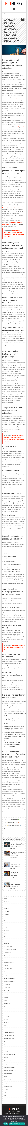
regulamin (11, 1111)
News (5, 1006)
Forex (5, 927)
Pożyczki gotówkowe (9, 1032)
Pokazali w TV (7, 1022)
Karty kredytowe (8, 946)
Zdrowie (6, 1089)
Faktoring (6, 914)
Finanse (6, 917)
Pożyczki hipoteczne (9, 1035)
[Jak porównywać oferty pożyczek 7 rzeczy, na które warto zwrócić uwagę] (7, 844)
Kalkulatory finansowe (9, 832)
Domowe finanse (8, 905)
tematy (18, 1111)
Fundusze (6, 930)
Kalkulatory (6, 943)
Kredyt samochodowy (9, 962)
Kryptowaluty (7, 984)
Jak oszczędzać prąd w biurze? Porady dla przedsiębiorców (16, 884)
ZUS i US (6, 1099)
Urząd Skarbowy (8, 1073)
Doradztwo (6, 908)
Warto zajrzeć (7, 1079)
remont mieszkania (18, 98)
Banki (5, 898)
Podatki (6, 1019)
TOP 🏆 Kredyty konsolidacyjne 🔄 (12, 825)
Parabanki (6, 1016)
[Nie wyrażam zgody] (26, 1120)
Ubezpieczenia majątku (9, 1067)
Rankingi (6, 1057)
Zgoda (5, 1123)
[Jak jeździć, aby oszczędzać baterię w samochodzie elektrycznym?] (7, 873)
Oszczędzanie (7, 1013)
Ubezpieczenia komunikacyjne (11, 1064)
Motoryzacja (7, 1003)
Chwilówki (6, 901)
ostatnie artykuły (11, 839)
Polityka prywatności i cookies (17, 1123)
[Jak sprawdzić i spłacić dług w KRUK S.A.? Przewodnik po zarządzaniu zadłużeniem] (7, 853)
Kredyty (6, 965)
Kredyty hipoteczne (8, 975)
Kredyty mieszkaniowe (9, 981)
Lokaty (5, 1000)
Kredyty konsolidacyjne (9, 978)
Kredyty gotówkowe (8, 971)
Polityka (6, 1025)
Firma (5, 924)
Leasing (6, 994)
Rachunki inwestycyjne (9, 1054)
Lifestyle (6, 997)
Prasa (5, 1044)
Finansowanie (7, 920)
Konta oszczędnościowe (10, 959)
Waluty (5, 1076)
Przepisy (6, 1051)
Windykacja (6, 1083)
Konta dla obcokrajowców (10, 949)
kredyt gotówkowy (19, 126)
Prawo (5, 1048)
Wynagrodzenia (8, 1086)
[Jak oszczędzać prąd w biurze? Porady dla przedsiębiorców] (7, 884)
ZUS (5, 1095)
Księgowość (7, 987)
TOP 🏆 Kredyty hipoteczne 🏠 (11, 822)
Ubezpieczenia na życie (9, 1070)
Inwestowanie (7, 940)
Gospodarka (7, 936)
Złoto (5, 1092)
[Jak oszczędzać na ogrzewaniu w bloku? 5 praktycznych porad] (7, 864)
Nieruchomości (7, 1010)
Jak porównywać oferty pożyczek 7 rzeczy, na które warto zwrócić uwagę (17, 844)
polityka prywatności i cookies (14, 1113)
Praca (5, 1041)
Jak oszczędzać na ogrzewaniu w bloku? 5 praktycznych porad (16, 864)
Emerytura (6, 911)
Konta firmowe (7, 952)
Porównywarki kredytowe (10, 828)
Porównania (7, 1029)
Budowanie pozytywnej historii (10, 207)
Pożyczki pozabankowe (9, 1038)
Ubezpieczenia (7, 1060)
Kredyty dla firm (8, 968)
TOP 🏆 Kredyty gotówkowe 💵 (11, 819)
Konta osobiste (7, 955)
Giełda (5, 933)
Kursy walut (7, 990)
